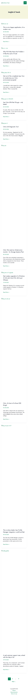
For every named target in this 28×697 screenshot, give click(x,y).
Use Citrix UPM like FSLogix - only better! (13, 103)
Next (14, 681)
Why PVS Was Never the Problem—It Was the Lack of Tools (14, 53)
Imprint (14, 690)
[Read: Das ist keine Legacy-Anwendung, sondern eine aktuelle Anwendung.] (4, 23)
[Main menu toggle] (25, 2)
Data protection (14, 692)
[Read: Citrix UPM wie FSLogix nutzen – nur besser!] (7, 99)
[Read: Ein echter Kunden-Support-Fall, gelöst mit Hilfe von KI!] (14, 601)
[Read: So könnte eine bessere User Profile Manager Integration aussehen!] (14, 476)
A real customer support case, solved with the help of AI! (14, 656)
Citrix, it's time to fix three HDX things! (12, 404)
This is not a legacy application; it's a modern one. (14, 28)
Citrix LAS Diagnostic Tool (10, 127)
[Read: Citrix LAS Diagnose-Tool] (4, 123)
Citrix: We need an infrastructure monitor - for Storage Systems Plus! (13, 251)
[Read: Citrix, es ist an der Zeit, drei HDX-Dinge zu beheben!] (14, 349)
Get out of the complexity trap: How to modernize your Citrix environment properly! (13, 78)
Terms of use (14, 694)
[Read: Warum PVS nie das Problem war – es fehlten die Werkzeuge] (4, 48)
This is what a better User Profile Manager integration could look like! (14, 531)
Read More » (6, 41)
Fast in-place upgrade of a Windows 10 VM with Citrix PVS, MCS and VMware (14, 278)
